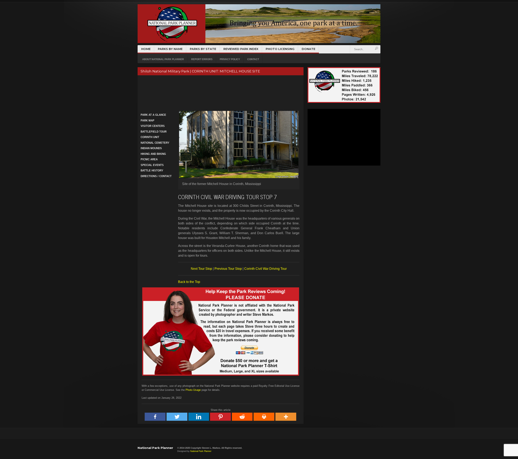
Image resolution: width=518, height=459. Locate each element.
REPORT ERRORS (201, 59)
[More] (285, 417)
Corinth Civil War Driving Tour (265, 268)
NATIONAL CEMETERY (155, 142)
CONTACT (253, 59)
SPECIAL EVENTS (152, 165)
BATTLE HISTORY (152, 170)
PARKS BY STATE (203, 49)
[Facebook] (155, 417)
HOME (146, 49)
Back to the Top (189, 282)
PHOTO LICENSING (280, 49)
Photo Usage (193, 389)
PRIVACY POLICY (230, 59)
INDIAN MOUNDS (151, 148)
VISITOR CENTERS (153, 126)
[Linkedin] (198, 417)
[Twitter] (177, 417)
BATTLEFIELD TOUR (154, 131)
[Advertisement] (220, 93)
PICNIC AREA (149, 159)
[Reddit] (242, 417)
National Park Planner (155, 448)
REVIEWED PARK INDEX (240, 49)
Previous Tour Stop (228, 268)
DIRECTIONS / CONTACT (156, 176)
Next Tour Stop (201, 268)
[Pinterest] (220, 417)
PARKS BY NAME (170, 49)
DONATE (308, 49)
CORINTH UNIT (150, 137)
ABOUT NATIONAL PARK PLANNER (163, 59)
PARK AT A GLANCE (153, 114)
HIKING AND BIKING (153, 153)
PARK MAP (147, 120)
